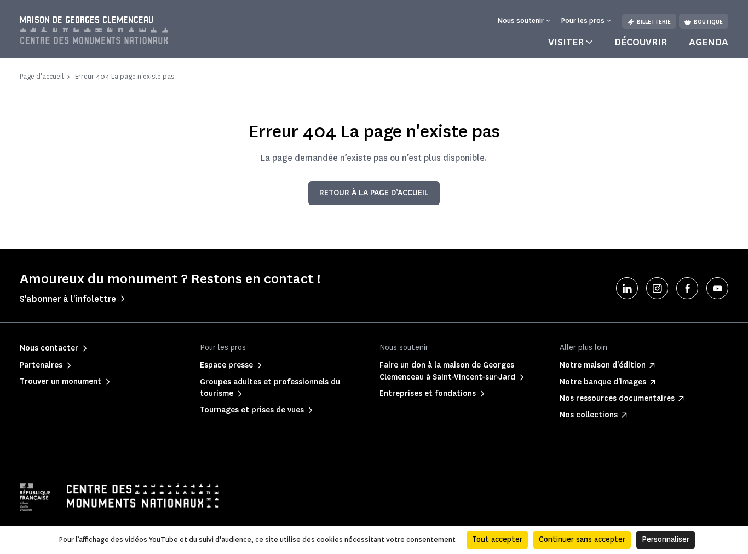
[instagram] (657, 288)
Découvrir (640, 42)
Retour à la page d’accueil (374, 193)
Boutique (708, 22)
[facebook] (687, 288)
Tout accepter (497, 539)
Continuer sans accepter (582, 539)
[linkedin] (627, 288)
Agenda (708, 42)
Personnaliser (665, 539)
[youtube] (717, 288)
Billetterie (654, 22)
